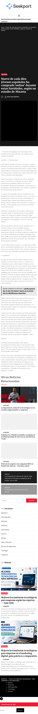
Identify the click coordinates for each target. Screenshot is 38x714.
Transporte (4, 555)
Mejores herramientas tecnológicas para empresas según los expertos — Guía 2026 (19, 600)
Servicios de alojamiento (8, 546)
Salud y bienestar (6, 542)
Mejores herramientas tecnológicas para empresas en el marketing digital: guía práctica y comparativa (19, 653)
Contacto (4, 21)
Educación (4, 521)
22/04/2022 (6, 432)
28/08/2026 (6, 606)
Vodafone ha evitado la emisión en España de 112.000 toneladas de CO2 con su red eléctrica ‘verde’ (18, 437)
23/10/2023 (6, 461)
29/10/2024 (6, 405)
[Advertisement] (19, 52)
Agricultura (4, 513)
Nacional (3, 534)
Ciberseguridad (18, 19)
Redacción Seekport (13, 97)
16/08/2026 (6, 659)
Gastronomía (5, 529)
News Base (16, 680)
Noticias (4, 19)
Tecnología (27, 19)
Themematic (5, 680)
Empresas (10, 19)
